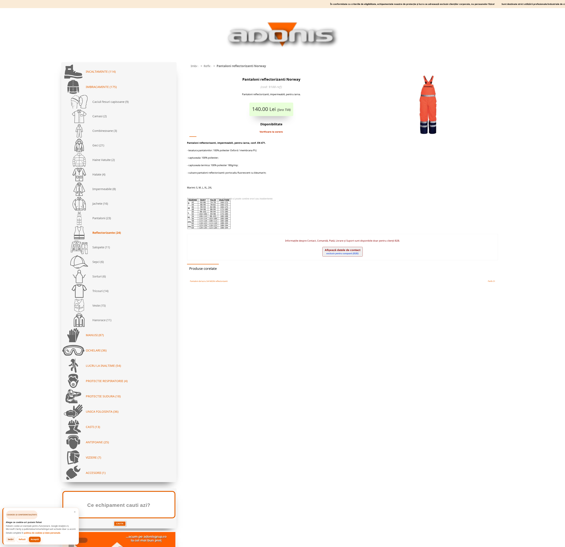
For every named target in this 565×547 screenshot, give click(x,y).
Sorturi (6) (99, 276)
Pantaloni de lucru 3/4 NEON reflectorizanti (208, 281)
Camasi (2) (99, 116)
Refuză (22, 539)
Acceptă (35, 539)
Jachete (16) (100, 204)
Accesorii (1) (95, 473)
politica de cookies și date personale (42, 533)
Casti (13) (93, 427)
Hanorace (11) (101, 320)
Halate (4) (98, 174)
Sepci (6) (98, 262)
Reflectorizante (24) (106, 233)
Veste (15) (99, 305)
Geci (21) (98, 145)
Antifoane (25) (97, 442)
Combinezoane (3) (104, 131)
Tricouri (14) (100, 291)
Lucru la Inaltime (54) (103, 366)
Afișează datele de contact (342, 251)
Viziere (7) (93, 457)
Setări (11, 539)
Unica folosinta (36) (102, 411)
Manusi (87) (95, 335)
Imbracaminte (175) (101, 87)
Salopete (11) (101, 247)
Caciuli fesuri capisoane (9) (110, 102)
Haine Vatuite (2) (103, 160)
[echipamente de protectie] (188, 66)
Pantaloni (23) (101, 218)
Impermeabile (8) (104, 189)
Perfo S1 (492, 281)
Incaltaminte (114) (101, 71)
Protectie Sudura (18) (103, 396)
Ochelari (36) (96, 350)
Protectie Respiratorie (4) (107, 381)
